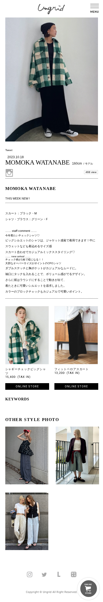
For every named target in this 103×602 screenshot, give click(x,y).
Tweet (8, 150)
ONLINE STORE (27, 386)
